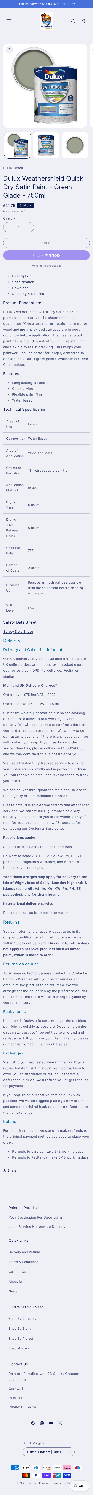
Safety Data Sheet (18, 631)
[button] (8, 21)
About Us (16, 1281)
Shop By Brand (20, 1328)
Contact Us (17, 1271)
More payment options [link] (46, 265)
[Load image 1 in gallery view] (17, 145)
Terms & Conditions (23, 1262)
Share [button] (12, 1170)
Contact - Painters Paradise (45, 1044)
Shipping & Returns (28, 294)
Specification (23, 282)
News (13, 1291)
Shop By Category (23, 1318)
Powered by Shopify (64, 1483)
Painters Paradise (39, 1483)
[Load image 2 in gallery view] (46, 145)
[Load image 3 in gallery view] (75, 145)
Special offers (19, 1348)
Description (22, 276)
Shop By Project (21, 1338)
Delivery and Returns (25, 1252)
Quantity (9, 218)
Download (20, 288)
